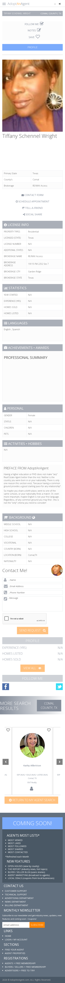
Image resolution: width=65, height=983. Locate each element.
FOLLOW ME (32, 24)
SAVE (32, 37)
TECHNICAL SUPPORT (16, 894)
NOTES (32, 30)
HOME (8, 936)
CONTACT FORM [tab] (34, 195)
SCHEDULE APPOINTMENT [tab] (33, 201)
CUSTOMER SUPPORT (16, 890)
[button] (53, 4)
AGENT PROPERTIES (15, 953)
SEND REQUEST (30, 630)
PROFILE (32, 47)
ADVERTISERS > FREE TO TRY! (20, 970)
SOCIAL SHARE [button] (33, 214)
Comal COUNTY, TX (49, 705)
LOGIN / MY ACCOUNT (16, 939)
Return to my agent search (33, 800)
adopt (32, 749)
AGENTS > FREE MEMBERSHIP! (20, 963)
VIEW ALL (30, 668)
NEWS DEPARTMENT (15, 901)
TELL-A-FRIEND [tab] (33, 208)
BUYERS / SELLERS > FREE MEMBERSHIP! (25, 966)
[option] (32, 761)
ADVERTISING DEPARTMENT (19, 898)
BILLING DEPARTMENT (16, 905)
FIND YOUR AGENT (14, 949)
